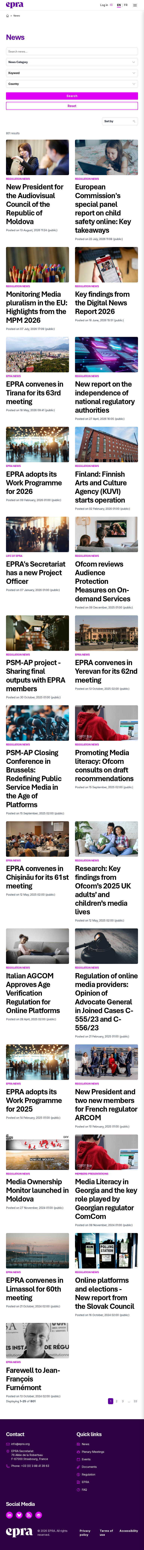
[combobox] (72, 62)
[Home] (7, 15)
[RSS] (29, 1515)
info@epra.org (20, 1444)
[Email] (38, 1515)
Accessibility (128, 1531)
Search (72, 96)
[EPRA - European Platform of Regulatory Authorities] (15, 5)
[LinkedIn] (9, 1515)
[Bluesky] (19, 1515)
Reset (72, 106)
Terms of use (106, 1532)
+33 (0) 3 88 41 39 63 (35, 1466)
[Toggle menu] (135, 5)
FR (126, 5)
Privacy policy (85, 1532)
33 (135, 1401)
